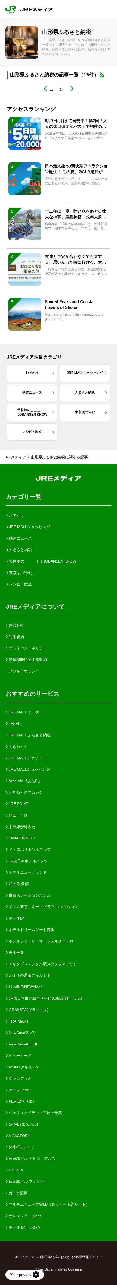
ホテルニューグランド (27, 872)
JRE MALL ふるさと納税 (29, 735)
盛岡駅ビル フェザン (26, 1181)
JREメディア (15, 457)
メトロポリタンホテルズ (29, 849)
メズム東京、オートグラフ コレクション (43, 907)
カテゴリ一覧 (23, 497)
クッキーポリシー (23, 671)
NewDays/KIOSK (23, 1044)
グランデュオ (20, 1078)
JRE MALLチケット (25, 758)
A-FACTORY (19, 1135)
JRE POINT (18, 804)
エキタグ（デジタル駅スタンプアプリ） (42, 964)
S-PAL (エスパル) (23, 1124)
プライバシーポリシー (27, 648)
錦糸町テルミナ (21, 1147)
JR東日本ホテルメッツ (28, 861)
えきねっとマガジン (25, 792)
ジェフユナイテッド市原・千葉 (35, 1113)
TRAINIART (18, 1021)
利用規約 (16, 636)
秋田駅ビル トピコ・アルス (32, 1158)
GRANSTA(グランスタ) (28, 1010)
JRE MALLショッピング (29, 769)
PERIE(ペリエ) (21, 1101)
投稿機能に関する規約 (27, 659)
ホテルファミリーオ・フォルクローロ (40, 941)
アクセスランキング (31, 109)
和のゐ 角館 (18, 884)
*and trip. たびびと (24, 781)
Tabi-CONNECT (22, 838)
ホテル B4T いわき (24, 1227)
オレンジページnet (24, 1216)
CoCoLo (15, 1170)
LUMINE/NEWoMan (25, 987)
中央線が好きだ (21, 826)
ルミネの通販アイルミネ (29, 975)
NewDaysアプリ (22, 1032)
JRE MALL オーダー (25, 712)
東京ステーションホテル (29, 895)
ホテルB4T (17, 918)
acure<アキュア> (23, 1067)
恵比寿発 (16, 952)
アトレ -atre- (19, 1090)
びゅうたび (18, 815)
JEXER (14, 723)
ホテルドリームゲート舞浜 (31, 929)
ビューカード (20, 1055)
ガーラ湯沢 (18, 1193)
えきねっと (18, 746)
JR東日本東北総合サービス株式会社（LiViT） (47, 998)
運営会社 (16, 625)
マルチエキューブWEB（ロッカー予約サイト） (49, 1204)
